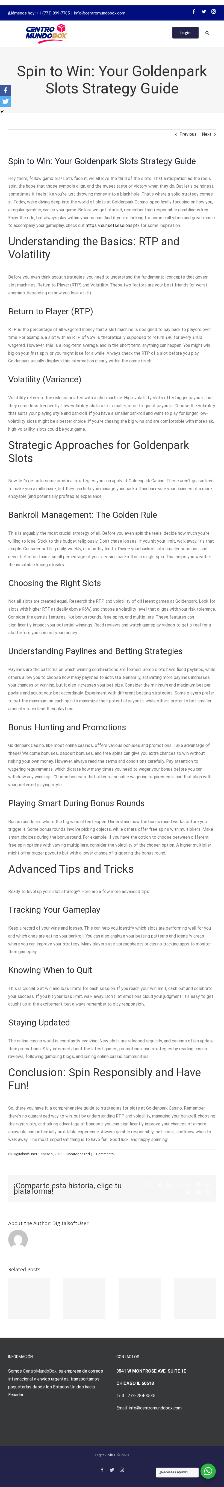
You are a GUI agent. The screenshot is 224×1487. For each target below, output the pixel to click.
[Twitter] (204, 11)
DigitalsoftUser (25, 1154)
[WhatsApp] (189, 1184)
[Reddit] (179, 1184)
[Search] (207, 32)
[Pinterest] (208, 1184)
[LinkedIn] (169, 1184)
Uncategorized (78, 1154)
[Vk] (188, 1192)
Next (206, 134)
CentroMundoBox (40, 1371)
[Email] (208, 1192)
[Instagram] (213, 11)
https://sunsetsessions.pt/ (113, 225)
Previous (188, 134)
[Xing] (198, 1192)
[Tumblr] (198, 1184)
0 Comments (103, 1154)
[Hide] (2, 112)
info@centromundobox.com (99, 13)
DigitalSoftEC (105, 1455)
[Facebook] (194, 11)
